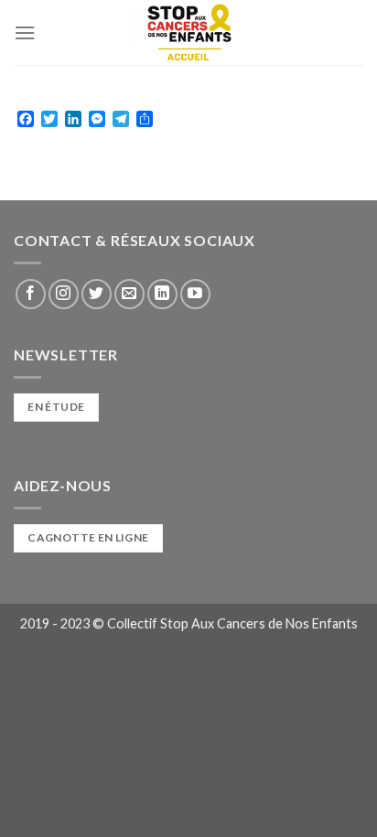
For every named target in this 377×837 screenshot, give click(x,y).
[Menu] (25, 32)
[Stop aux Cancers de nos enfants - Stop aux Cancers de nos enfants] (188, 32)
